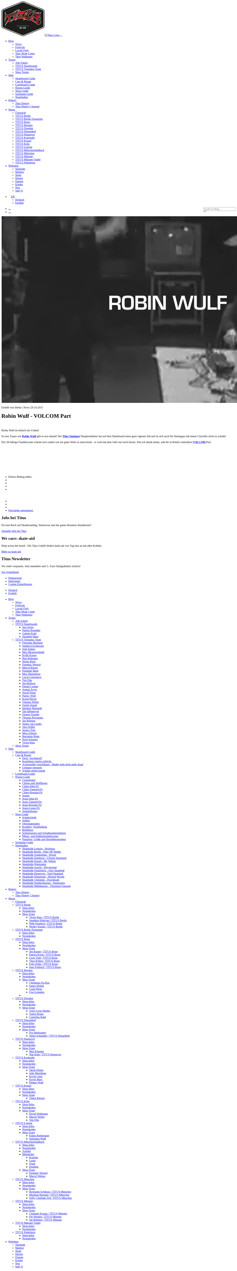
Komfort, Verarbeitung (34, 826)
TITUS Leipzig (23, 147)
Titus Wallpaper (23, 56)
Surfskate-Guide (24, 94)
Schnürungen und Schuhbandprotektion (44, 833)
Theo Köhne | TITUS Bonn (44, 960)
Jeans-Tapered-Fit (32, 801)
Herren (19, 178)
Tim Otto (27, 680)
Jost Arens (27, 627)
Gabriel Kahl (29, 633)
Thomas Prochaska (32, 717)
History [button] (12, 100)
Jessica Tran (28, 730)
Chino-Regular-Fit (32, 792)
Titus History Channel (27, 106)
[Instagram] (9, 501)
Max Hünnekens (31, 673)
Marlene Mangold (32, 708)
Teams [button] (11, 59)
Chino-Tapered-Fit (32, 789)
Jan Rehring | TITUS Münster (45, 1219)
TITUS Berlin (23, 115)
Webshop (13, 1241)
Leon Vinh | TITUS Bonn (43, 957)
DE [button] (12, 196)
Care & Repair (23, 81)
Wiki (11, 748)
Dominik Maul (30, 636)
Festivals (20, 47)
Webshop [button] (13, 165)
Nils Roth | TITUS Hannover (45, 1054)
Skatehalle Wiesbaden (34, 864)
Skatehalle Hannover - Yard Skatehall (42, 873)
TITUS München (24, 153)
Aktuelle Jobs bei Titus (13, 531)
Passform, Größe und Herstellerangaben (44, 839)
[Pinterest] (10, 483)
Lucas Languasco (31, 677)
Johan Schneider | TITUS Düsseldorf (49, 1035)
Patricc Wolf (29, 695)
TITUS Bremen (24, 125)
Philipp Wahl (36, 1082)
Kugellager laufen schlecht (36, 761)
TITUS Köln (22, 143)
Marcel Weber (37, 1116)
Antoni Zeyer (29, 689)
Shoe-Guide (21, 90)
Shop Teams (22, 72)
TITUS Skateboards (26, 65)
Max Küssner (36, 1051)
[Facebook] (10, 479)
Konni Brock (29, 698)
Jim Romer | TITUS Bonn (43, 951)
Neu (17, 187)
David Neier (29, 692)
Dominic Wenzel (31, 664)
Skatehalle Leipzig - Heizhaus (38, 848)
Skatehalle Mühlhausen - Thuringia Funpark (46, 886)
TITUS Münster (24, 156)
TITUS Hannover (25, 134)
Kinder (19, 184)
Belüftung (27, 829)
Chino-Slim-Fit (30, 786)
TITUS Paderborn (25, 162)
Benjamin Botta (30, 736)
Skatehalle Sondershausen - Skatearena (43, 882)
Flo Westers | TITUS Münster (45, 1216)
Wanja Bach (29, 661)
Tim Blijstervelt (30, 711)
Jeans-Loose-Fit (31, 808)
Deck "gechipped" (32, 758)
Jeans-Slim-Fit (30, 798)
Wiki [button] (11, 75)
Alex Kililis (28, 727)
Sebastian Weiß (37, 1138)
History (12, 889)
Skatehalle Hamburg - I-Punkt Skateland (44, 858)
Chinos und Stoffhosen (34, 783)
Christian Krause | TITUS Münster (48, 1213)
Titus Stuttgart (71, 436)
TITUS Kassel (23, 140)
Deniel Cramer (30, 686)
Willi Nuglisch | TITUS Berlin (45, 923)
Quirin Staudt (29, 705)
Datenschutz (15, 577)
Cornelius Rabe (37, 1017)
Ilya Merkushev (37, 1032)
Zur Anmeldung (10, 572)
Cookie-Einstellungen (20, 584)
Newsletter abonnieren (21, 510)
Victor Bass (28, 742)
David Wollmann (38, 1113)
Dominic (34, 1166)
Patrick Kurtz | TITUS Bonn (44, 954)
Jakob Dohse (36, 1070)
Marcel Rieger (30, 667)
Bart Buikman (30, 658)
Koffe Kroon (29, 655)
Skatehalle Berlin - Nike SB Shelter (41, 851)
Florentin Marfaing (32, 642)
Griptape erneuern (32, 767)
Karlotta (33, 1157)
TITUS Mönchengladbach (29, 150)
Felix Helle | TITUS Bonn (43, 964)
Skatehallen (21, 97)
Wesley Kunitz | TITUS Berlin (46, 926)
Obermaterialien (31, 823)
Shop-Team (28, 914)
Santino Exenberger (33, 645)
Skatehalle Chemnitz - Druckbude (40, 879)
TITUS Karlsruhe (25, 137)
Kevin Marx (36, 1079)
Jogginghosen (29, 811)
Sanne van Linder (32, 723)
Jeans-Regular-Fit (31, 804)
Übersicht (20, 112)
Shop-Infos (28, 907)
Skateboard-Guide (25, 78)
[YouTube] (9, 507)
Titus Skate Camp (25, 53)
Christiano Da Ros (39, 982)
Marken (19, 172)
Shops (11, 898)
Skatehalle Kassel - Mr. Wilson (39, 861)
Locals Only (22, 50)
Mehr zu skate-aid (11, 551)
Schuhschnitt (29, 817)
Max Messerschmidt (33, 652)
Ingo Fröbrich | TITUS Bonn (45, 967)
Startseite (20, 168)
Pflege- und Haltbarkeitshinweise (40, 836)
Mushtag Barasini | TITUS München (49, 1194)
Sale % (19, 190)
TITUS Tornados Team (28, 69)
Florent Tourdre (30, 714)
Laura (32, 1160)
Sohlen (26, 820)
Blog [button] (11, 41)
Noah (32, 1163)
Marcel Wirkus (37, 1176)
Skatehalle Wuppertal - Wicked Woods (43, 876)
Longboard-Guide (25, 84)
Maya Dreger (29, 733)
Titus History (22, 103)
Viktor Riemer (37, 1098)
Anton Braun (36, 1013)
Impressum (14, 581)
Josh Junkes (28, 649)
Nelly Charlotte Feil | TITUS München (50, 1197)
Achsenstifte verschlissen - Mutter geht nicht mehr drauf (52, 764)
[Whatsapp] (10, 489)
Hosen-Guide (22, 87)
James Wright (36, 985)
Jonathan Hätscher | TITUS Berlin (48, 920)
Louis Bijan (35, 989)
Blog (11, 599)
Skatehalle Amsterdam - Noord (39, 854)
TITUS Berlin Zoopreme (29, 118)
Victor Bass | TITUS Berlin (44, 917)
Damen (19, 181)
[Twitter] (10, 486)
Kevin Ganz (36, 1076)
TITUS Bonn (22, 122)
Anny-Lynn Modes (39, 1010)
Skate (18, 175)
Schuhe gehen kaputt (33, 770)
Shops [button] (11, 109)
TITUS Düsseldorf (25, 131)
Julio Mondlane (37, 1073)
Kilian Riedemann (39, 1135)
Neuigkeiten (29, 911)
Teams (11, 617)
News (18, 44)
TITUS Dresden (24, 128)
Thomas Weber (30, 702)
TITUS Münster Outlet (27, 159)
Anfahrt (26, 1151)
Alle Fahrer (21, 62)
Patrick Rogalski (31, 630)
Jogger (25, 795)
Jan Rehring (28, 720)
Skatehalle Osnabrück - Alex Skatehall (43, 870)
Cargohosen (28, 780)
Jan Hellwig (28, 683)
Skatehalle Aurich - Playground (39, 867)
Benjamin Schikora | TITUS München (50, 1191)
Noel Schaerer (30, 739)
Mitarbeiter (28, 1154)
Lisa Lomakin (36, 992)
